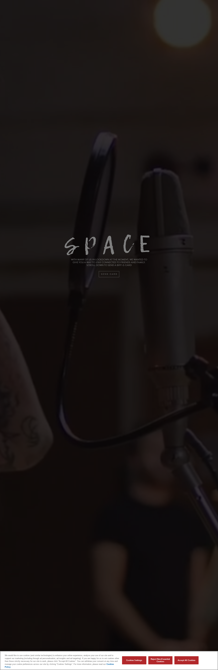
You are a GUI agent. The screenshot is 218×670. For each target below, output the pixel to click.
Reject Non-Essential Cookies (160, 660)
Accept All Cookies (186, 660)
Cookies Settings (134, 660)
